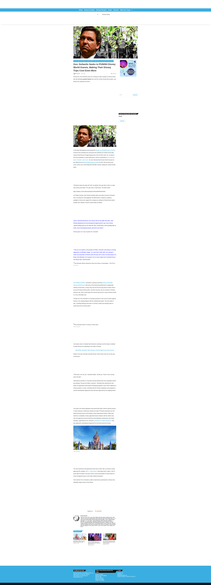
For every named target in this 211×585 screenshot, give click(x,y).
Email (120, 116)
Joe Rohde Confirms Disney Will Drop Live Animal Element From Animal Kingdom (109, 542)
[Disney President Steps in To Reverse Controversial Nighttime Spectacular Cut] (94, 537)
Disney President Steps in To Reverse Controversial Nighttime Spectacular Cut (94, 542)
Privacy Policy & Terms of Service (126, 576)
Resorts (116, 10)
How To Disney (99, 578)
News (81, 10)
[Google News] (98, 511)
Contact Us (120, 573)
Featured (81, 61)
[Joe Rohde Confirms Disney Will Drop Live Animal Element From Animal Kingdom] (109, 536)
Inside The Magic (99, 580)
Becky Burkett (77, 73)
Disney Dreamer (99, 579)
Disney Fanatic (99, 574)
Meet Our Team (125, 10)
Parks (110, 10)
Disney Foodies (89, 10)
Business (76, 61)
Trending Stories (109, 61)
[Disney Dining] (105, 18)
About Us (119, 574)
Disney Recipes (101, 10)
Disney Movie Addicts (101, 575)
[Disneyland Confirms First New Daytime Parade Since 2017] (80, 536)
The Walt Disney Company (98, 61)
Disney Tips (98, 576)
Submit (122, 121)
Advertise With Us (122, 575)
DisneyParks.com (78, 577)
